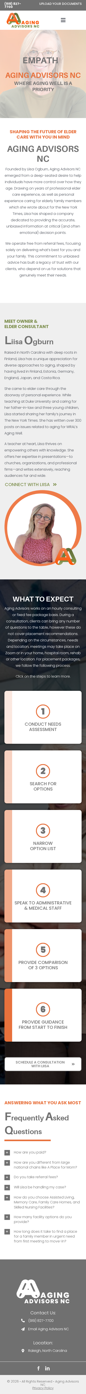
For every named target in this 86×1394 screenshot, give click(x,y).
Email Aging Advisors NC (48, 1329)
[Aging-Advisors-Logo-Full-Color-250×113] (23, 14)
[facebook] (38, 1368)
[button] (43, 1153)
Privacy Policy (43, 1388)
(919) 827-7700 (12, 5)
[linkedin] (47, 1368)
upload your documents (60, 4)
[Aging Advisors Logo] (43, 1281)
